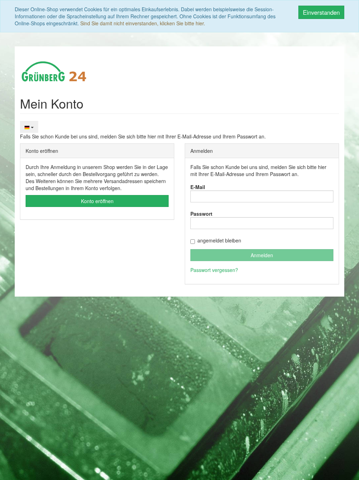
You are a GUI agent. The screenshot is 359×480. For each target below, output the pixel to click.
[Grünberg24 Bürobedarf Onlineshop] (54, 70)
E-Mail (197, 186)
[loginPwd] (261, 223)
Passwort (201, 213)
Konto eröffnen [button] (97, 201)
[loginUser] (261, 196)
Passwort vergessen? (214, 269)
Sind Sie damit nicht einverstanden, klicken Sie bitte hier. (142, 23)
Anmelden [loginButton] (262, 255)
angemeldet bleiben (219, 240)
